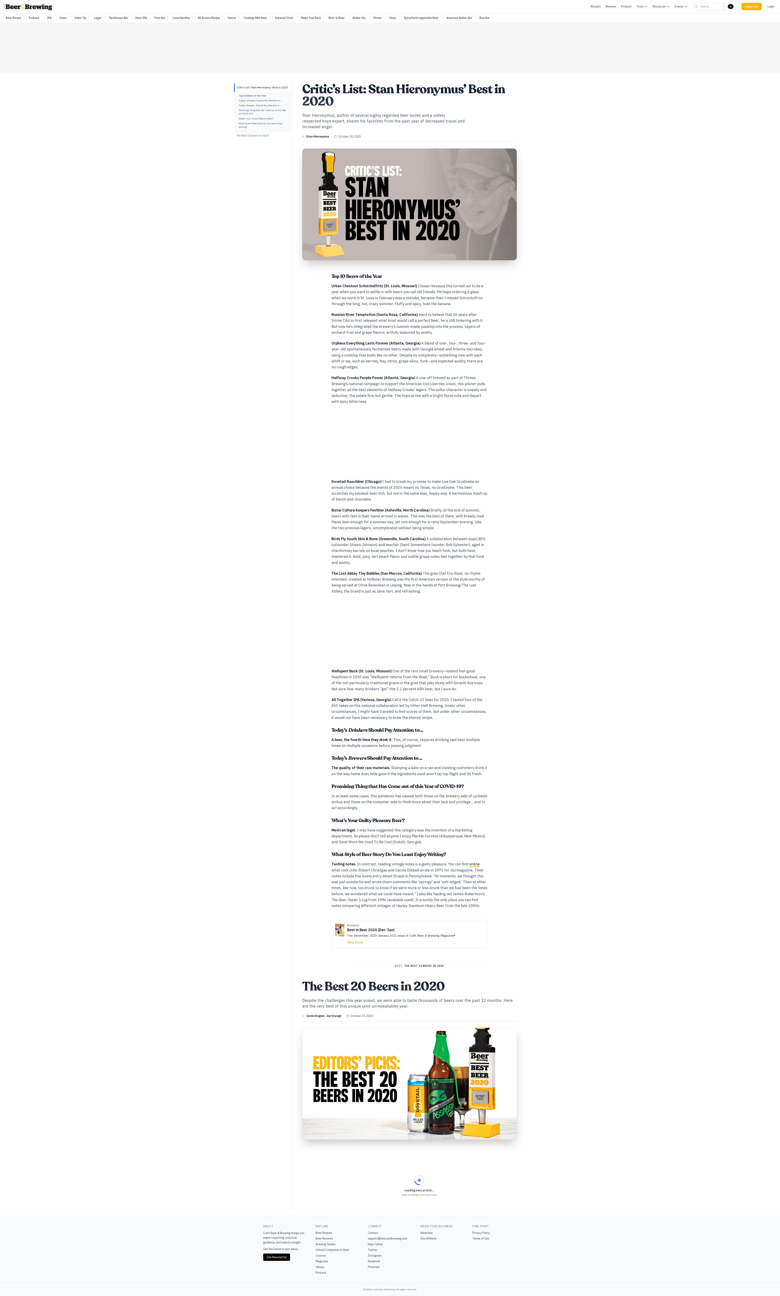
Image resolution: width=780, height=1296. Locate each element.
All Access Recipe (209, 18)
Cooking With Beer (255, 18)
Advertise (426, 1233)
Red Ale (484, 18)
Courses (321, 1255)
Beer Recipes (324, 1233)
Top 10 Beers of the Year (252, 95)
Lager (98, 18)
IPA (49, 18)
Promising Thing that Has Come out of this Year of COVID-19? (262, 112)
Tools (640, 6)
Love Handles (181, 18)
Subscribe (751, 6)
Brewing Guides (326, 1244)
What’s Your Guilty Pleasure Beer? (256, 118)
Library (320, 1267)
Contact (373, 1233)
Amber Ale (359, 18)
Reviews (611, 6)
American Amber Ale (459, 18)
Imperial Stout (284, 18)
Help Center (375, 1244)
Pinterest (374, 1267)
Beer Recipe (13, 18)
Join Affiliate (428, 1238)
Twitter (372, 1250)
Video (63, 18)
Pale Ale (160, 18)
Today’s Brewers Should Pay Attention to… (260, 105)
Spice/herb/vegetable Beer (421, 18)
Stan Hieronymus (317, 136)
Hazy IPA (141, 18)
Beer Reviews (324, 1238)
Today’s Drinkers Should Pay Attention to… (260, 100)
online (474, 864)
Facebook (374, 1261)
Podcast (626, 6)
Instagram (374, 1255)
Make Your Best (311, 18)
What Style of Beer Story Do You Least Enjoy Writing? (260, 125)
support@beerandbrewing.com (387, 1238)
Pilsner (377, 18)
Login (770, 6)
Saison (232, 18)
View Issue (355, 942)
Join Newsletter (276, 1257)
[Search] (730, 6)
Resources (659, 6)
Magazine (322, 1261)
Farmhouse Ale (118, 18)
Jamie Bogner (315, 1016)
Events (679, 6)
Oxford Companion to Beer (332, 1250)
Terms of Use (480, 1238)
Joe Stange (333, 1016)
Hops (393, 18)
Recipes (596, 6)
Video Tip (80, 18)
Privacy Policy (481, 1233)
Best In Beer (337, 18)
